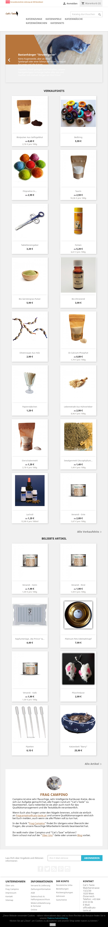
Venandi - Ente (78, 514)
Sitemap (9, 900)
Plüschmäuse (78, 692)
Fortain (78, 245)
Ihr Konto (62, 881)
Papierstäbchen (29, 406)
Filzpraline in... (30, 191)
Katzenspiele (53, 19)
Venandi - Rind (78, 585)
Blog (79, 835)
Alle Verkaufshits (90, 532)
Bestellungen (62, 888)
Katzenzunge (34, 19)
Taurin (78, 191)
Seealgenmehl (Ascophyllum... (78, 460)
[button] (12, 59)
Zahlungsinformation (41, 889)
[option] (54, 59)
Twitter (47, 869)
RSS (54, 869)
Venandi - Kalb (30, 692)
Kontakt (9, 896)
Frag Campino (37, 823)
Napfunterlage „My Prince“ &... (29, 638)
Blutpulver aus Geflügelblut (30, 137)
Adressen (60, 896)
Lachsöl (29, 514)
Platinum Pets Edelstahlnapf (78, 638)
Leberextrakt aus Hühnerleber (78, 406)
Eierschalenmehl (30, 460)
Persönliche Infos (64, 885)
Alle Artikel (94, 764)
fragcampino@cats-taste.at (31, 815)
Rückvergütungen (64, 892)
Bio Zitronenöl (78, 299)
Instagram (67, 869)
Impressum (10, 892)
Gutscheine (61, 899)
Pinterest (61, 869)
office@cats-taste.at (89, 909)
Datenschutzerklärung (57, 918)
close (52, 924)
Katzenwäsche (74, 19)
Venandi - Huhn (29, 585)
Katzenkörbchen (36, 23)
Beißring (78, 137)
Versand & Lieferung (40, 885)
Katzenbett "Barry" (78, 746)
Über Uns (47, 835)
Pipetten (30, 746)
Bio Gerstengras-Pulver (30, 299)
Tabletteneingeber (30, 245)
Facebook (40, 869)
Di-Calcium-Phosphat (78, 352)
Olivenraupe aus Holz (30, 352)
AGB (33, 892)
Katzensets (57, 23)
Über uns (9, 885)
